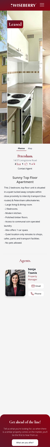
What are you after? (25, 442)
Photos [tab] (21, 148)
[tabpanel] (25, 77)
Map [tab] (30, 148)
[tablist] (25, 149)
